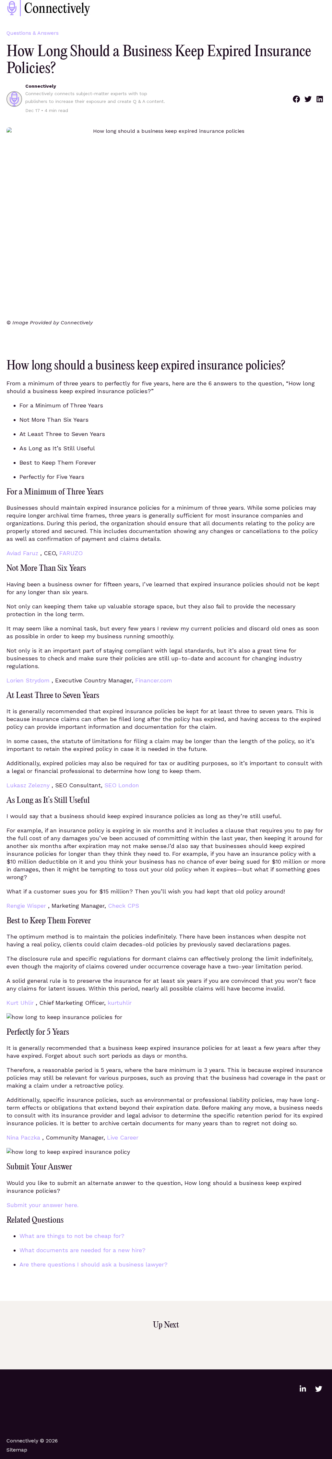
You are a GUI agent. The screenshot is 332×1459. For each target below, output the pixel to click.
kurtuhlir (120, 1002)
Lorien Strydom (29, 680)
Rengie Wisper (27, 905)
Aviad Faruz (23, 553)
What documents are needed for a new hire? (82, 1250)
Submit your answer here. (42, 1205)
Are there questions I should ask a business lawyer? (93, 1264)
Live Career (122, 1137)
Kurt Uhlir (21, 1002)
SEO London (121, 785)
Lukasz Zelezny (29, 785)
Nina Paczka (24, 1137)
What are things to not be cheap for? (71, 1235)
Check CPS (123, 905)
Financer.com (153, 680)
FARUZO (71, 553)
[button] (296, 99)
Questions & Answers (32, 33)
